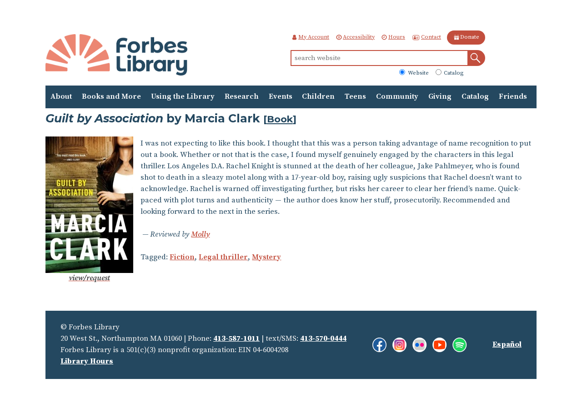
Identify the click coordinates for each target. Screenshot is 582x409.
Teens (355, 96)
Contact (431, 37)
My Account (313, 37)
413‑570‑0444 (323, 338)
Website (417, 73)
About (61, 96)
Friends (513, 96)
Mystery (266, 257)
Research (242, 96)
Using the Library (183, 96)
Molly (200, 234)
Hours (396, 37)
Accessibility (359, 37)
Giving (440, 96)
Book (280, 119)
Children (318, 96)
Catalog (453, 73)
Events (280, 96)
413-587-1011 (236, 338)
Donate (469, 37)
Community (397, 96)
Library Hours (86, 361)
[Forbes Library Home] (116, 56)
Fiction (182, 257)
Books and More (111, 96)
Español (507, 344)
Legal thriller (223, 257)
